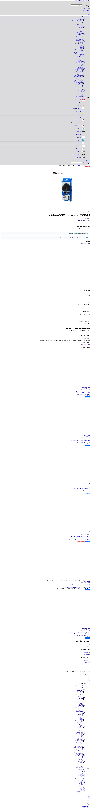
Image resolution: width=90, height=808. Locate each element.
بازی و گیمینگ (82, 55)
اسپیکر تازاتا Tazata (79, 43)
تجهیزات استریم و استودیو (80, 62)
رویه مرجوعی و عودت (86, 660)
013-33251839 (87, 672)
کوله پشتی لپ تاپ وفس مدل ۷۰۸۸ (81, 488)
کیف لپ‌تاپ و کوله (79, 71)
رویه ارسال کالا (87, 644)
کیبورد (84, 18)
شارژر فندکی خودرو (79, 96)
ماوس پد (81, 33)
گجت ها (81, 86)
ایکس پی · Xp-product (77, 108)
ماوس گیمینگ (80, 32)
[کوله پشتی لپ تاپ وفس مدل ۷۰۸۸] (81, 463)
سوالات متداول (87, 662)
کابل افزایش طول (79, 53)
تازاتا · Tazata (78, 117)
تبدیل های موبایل (79, 78)
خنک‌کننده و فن (80, 72)
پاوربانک (81, 93)
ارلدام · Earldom (78, 99)
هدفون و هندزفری (81, 34)
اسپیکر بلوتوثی (80, 42)
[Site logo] (82, 3)
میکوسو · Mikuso (78, 140)
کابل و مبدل (82, 46)
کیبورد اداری (80, 25)
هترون (86, 587)
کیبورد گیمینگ (80, 19)
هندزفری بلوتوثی (79, 37)
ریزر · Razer (79, 131)
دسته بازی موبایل (79, 58)
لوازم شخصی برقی (79, 85)
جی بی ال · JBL (78, 119)
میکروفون (80, 63)
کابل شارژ (81, 47)
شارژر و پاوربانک (81, 90)
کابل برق (81, 54)
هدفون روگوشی (79, 39)
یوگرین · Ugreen (78, 157)
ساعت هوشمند (80, 83)
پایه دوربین (80, 67)
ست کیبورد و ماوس (79, 23)
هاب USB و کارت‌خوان (78, 51)
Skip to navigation (78, 0)
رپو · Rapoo (79, 128)
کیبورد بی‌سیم (80, 22)
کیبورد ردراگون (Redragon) (77, 20)
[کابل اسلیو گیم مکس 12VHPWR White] (81, 511)
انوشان (80, 102)
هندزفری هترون (74, 587)
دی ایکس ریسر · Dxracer (76, 122)
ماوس (84, 26)
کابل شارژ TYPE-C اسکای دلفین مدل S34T (79, 633)
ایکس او (79, 105)
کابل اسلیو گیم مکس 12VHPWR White (80, 536)
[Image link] (70, 274)
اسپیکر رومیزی (79, 44)
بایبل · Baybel (78, 111)
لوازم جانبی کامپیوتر (81, 68)
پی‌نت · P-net (78, 148)
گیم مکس (71, 538)
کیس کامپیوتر (80, 74)
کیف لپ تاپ (87, 490)
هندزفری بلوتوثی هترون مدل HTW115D (80, 584)
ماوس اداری (80, 27)
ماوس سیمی (80, 30)
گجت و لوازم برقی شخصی (79, 84)
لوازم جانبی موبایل (81, 77)
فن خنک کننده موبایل (78, 81)
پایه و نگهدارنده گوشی (78, 79)
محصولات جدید (87, 161)
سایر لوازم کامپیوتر (79, 69)
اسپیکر (83, 41)
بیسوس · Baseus (78, 114)
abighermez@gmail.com (85, 674)
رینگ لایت (81, 65)
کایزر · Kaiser (78, 151)
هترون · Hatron (78, 142)
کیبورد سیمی (80, 21)
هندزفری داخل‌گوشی (78, 36)
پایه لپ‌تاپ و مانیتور (79, 75)
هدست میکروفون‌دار (78, 35)
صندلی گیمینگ (80, 60)
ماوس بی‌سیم (80, 28)
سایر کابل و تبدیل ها (81, 538)
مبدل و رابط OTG (79, 49)
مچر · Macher (78, 137)
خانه (89, 165)
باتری (82, 89)
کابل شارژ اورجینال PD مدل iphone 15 (80, 440)
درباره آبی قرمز (87, 652)
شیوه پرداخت (87, 646)
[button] (86, 387)
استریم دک (80, 64)
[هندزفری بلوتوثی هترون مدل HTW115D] (81, 560)
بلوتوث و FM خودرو (79, 82)
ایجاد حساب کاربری (86, 802)
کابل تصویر (80, 48)
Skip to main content (86, 0)
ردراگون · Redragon (77, 125)
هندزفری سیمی (79, 40)
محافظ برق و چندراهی (78, 76)
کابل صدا (81, 50)
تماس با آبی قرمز (87, 654)
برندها (75, 538)
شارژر (81, 92)
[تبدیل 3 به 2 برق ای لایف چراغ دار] (81, 367)
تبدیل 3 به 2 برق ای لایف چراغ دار (82, 392)
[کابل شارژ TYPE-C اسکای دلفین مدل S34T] (81, 608)
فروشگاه (88, 160)
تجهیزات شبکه (80, 70)
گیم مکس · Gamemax (77, 154)
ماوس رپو (81, 29)
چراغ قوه (81, 88)
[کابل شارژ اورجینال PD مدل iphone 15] (81, 415)
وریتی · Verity (78, 145)
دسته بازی (80, 57)
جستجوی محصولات (86, 5)
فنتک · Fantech (78, 134)
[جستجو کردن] (89, 6)
